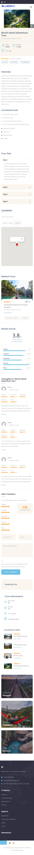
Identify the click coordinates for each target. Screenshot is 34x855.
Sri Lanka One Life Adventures (20, 645)
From (5, 313)
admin (9, 387)
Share (5, 62)
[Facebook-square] (9, 843)
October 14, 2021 (14, 390)
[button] (31, 18)
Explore (25, 318)
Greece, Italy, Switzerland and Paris (21, 655)
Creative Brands (18, 850)
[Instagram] (13, 843)
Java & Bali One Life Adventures (20, 636)
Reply (4, 414)
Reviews (14, 62)
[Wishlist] (30, 282)
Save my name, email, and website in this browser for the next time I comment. (14, 565)
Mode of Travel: (8, 223)
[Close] (22, 239)
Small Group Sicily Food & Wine (21, 666)
